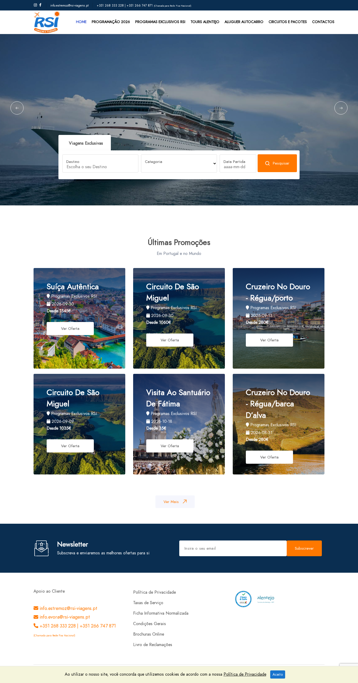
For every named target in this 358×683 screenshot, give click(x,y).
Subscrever (304, 548)
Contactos (323, 21)
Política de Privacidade (154, 592)
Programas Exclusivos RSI (160, 21)
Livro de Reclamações (152, 645)
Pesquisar (281, 163)
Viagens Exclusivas (86, 143)
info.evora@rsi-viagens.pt (64, 617)
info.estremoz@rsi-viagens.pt (69, 5)
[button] (17, 107)
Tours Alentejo (205, 21)
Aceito (278, 674)
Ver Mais (171, 501)
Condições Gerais (149, 624)
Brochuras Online (148, 634)
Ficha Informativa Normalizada (160, 613)
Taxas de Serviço (148, 603)
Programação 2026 (111, 21)
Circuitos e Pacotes (288, 21)
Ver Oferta (70, 328)
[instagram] (35, 5)
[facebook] (40, 5)
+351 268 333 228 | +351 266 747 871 (125, 5)
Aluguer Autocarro (244, 21)
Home (81, 21)
